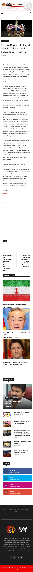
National (5, 414)
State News (15, 397)
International (5, 40)
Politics (5, 423)
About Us (15, 509)
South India (8, 397)
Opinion (5, 432)
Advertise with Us (7, 509)
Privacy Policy (21, 509)
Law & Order (6, 412)
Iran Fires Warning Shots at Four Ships (14, 304)
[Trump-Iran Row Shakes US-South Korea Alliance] (7, 453)
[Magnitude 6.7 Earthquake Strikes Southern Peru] (7, 444)
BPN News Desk (6, 55)
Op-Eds (5, 430)
